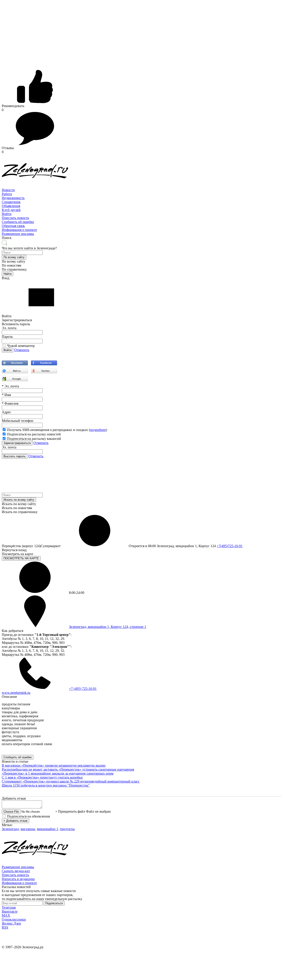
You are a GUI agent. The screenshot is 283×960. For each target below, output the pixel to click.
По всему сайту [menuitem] (13, 261)
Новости (8, 190)
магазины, (28, 829)
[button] (14, 257)
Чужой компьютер (21, 346)
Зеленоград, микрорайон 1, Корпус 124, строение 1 (107, 627)
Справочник (11, 202)
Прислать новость (15, 218)
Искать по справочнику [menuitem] (20, 512)
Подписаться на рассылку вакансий (34, 439)
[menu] (141, 202)
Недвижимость (13, 198)
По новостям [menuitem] (11, 265)
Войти (6, 214)
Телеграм (9, 907)
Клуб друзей (11, 210)
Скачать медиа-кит (16, 871)
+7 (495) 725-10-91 (83, 689)
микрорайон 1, (48, 829)
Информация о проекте (19, 230)
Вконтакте (9, 911)
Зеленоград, (11, 829)
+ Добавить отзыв (15, 820)
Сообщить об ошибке (18, 222)
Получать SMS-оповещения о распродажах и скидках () (57, 430)
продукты (67, 829)
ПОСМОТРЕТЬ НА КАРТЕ (21, 558)
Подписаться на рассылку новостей (34, 434)
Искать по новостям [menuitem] (17, 508)
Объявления (11, 206)
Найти (7, 273)
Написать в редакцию (18, 879)
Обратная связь (13, 226)
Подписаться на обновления (28, 816)
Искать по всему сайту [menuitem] (19, 504)
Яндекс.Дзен (11, 923)
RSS (5, 927)
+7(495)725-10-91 (230, 546)
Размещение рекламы (18, 234)
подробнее (98, 430)
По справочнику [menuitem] (14, 269)
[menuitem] (141, 190)
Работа (7, 194)
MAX (6, 915)
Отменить (21, 350)
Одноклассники (14, 919)
